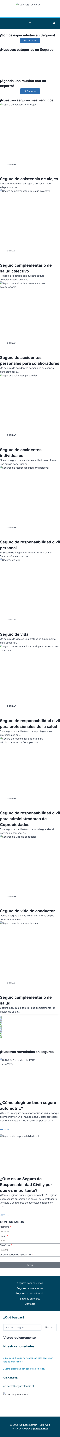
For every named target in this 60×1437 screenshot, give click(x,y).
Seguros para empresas (30, 1288)
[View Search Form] (54, 23)
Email (3, 1236)
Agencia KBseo (39, 1428)
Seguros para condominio (30, 1293)
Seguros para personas (30, 1283)
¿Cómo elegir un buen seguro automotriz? (24, 1368)
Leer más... (4, 1129)
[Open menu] (30, 23)
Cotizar (11, 164)
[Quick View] (5, 164)
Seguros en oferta (30, 1298)
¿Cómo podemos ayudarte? (16, 1254)
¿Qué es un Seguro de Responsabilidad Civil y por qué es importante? (26, 1184)
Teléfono (5, 1245)
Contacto (30, 1303)
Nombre (5, 1226)
